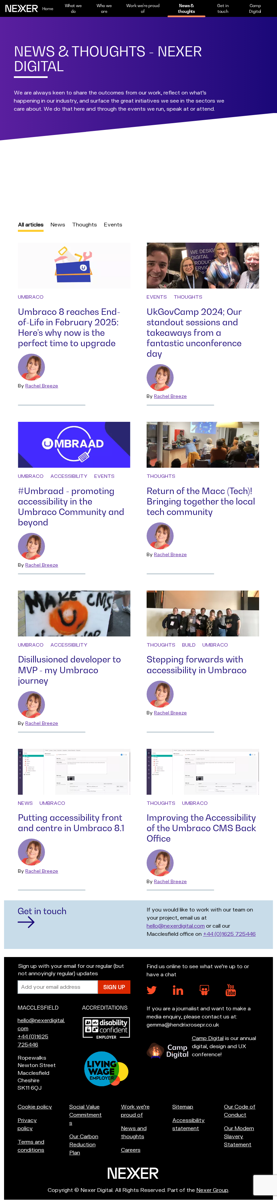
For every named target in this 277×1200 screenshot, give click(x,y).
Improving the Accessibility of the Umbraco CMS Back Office (201, 828)
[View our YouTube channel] (231, 994)
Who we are (104, 8)
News (57, 224)
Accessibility (68, 476)
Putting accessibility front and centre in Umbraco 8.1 (71, 822)
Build (189, 645)
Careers (131, 1150)
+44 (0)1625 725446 (229, 934)
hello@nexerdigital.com (176, 926)
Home (47, 8)
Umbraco (31, 297)
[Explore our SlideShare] (204, 993)
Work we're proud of (142, 8)
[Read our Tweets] (152, 992)
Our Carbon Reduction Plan (83, 1144)
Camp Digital (255, 8)
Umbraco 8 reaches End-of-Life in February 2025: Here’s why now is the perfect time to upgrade (69, 327)
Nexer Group (212, 1190)
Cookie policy (35, 1106)
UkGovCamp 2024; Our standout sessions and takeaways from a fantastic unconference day (194, 332)
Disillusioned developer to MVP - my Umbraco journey (69, 669)
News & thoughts (186, 8)
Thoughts (84, 224)
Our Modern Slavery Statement (239, 1136)
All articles (31, 224)
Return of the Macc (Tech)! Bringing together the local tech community (201, 501)
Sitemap (182, 1106)
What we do (73, 8)
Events (113, 224)
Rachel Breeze (41, 386)
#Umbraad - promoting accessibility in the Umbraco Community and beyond (71, 506)
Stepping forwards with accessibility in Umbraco (197, 664)
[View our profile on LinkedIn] (178, 993)
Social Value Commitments (85, 1114)
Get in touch (222, 8)
